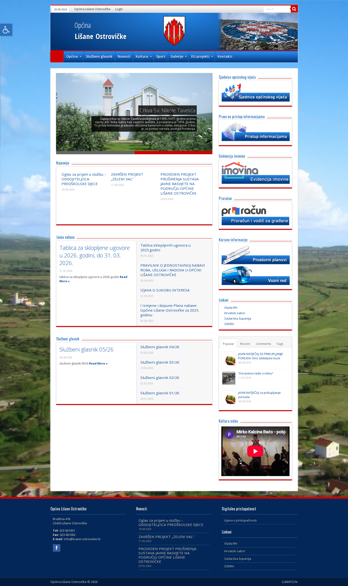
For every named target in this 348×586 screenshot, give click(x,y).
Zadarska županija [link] (237, 318)
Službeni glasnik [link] (99, 56)
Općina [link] (72, 56)
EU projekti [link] (200, 56)
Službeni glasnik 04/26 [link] (159, 346)
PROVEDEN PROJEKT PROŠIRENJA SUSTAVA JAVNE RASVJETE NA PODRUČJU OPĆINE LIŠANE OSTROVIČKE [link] (180, 183)
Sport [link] (160, 56)
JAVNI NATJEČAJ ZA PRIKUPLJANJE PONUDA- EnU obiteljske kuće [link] (260, 356)
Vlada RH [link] (230, 307)
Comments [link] (263, 344)
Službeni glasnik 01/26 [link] (159, 393)
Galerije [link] (177, 56)
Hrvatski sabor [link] (234, 313)
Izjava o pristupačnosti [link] (240, 520)
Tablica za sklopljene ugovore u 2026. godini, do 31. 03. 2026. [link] (94, 255)
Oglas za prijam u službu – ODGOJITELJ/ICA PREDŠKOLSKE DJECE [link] (84, 179)
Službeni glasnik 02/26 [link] (159, 377)
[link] (6, 30)
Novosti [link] (124, 56)
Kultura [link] (142, 56)
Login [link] (119, 9)
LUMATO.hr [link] (290, 582)
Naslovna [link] (56, 56)
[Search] (294, 9)
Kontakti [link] (225, 56)
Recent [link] (245, 344)
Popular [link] (228, 344)
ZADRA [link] (229, 324)
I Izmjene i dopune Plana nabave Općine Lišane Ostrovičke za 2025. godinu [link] (169, 310)
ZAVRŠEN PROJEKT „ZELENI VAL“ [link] (127, 176)
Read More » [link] (98, 363)
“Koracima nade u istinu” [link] (255, 373)
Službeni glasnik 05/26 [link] (86, 349)
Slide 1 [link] (95, 152)
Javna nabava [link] (65, 237)
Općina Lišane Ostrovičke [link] (92, 9)
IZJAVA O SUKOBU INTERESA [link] (165, 290)
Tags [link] (280, 344)
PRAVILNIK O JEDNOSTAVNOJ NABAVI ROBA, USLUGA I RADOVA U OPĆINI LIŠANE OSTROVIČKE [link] (172, 270)
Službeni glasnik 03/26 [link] (159, 362)
